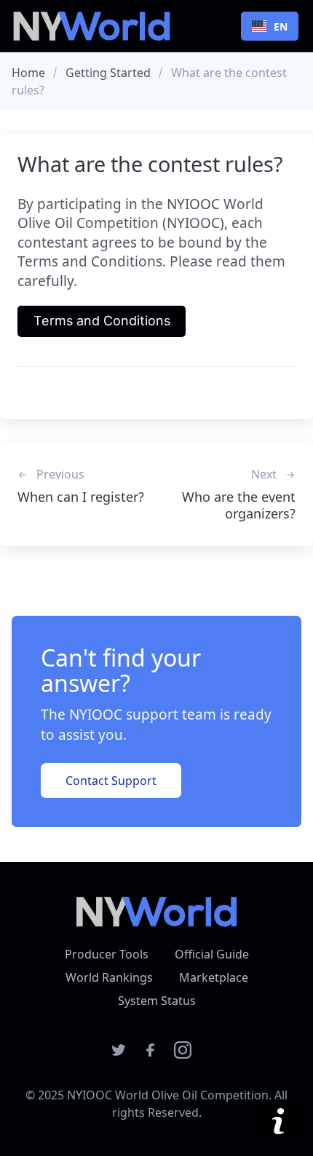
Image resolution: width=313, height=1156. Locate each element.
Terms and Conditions (101, 320)
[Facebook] (150, 1054)
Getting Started (108, 73)
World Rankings (109, 977)
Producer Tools (106, 954)
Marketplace (213, 977)
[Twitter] (118, 1054)
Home (28, 73)
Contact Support (111, 781)
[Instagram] (182, 1054)
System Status (157, 1001)
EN (281, 26)
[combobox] (269, 26)
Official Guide (212, 954)
